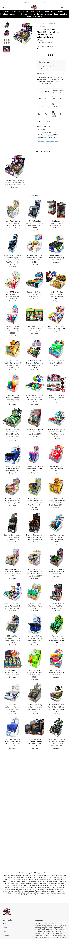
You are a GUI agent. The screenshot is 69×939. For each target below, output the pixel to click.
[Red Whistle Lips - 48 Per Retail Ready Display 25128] (56, 454)
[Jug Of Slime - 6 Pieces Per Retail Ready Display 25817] (34, 592)
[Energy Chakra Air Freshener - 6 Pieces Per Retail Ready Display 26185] (13, 693)
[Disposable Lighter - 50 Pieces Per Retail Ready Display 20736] (56, 244)
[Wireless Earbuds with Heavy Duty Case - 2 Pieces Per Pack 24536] (56, 209)
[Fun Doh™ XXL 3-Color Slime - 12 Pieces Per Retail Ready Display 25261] (13, 383)
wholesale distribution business (45, 935)
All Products (6, 935)
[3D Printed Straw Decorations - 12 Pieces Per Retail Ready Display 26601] (13, 624)
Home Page (6, 924)
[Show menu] (3, 7)
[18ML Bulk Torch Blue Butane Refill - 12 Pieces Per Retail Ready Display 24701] (13, 727)
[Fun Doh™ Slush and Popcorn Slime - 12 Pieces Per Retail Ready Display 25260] (13, 280)
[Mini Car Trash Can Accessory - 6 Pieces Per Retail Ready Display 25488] (34, 209)
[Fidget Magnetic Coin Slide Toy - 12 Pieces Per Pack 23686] (56, 383)
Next (31, 34)
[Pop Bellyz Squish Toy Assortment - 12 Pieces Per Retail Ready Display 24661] (34, 244)
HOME (39, 23)
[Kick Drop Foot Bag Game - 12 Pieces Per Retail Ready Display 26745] (56, 280)
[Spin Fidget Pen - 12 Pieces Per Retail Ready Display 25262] (56, 659)
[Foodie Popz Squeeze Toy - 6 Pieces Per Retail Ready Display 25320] (13, 487)
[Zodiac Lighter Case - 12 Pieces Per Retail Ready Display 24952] (56, 592)
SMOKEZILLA (41, 27)
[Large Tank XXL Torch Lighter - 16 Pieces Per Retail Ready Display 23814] (34, 624)
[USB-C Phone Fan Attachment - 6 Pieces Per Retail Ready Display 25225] (34, 659)
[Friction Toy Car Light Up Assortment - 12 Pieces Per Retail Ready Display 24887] (34, 383)
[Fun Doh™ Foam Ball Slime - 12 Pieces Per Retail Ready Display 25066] (13, 315)
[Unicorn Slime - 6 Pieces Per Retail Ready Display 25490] (34, 454)
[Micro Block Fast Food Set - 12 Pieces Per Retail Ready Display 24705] (13, 659)
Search (5, 928)
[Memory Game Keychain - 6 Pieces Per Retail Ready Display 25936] (34, 418)
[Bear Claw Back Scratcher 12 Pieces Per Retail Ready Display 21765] (13, 523)
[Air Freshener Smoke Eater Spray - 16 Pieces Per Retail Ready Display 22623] (56, 624)
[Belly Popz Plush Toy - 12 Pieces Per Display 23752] (56, 315)
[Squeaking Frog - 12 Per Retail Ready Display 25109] (56, 349)
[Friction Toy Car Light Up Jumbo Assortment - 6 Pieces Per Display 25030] (13, 592)
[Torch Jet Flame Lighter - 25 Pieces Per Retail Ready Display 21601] (13, 454)
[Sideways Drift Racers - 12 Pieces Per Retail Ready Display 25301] (34, 280)
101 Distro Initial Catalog (50, 23)
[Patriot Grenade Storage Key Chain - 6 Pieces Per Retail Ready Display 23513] (34, 693)
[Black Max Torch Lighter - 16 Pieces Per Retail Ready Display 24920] (34, 523)
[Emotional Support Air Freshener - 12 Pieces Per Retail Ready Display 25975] (34, 349)
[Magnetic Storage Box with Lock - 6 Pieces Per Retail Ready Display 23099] (34, 727)
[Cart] (65, 7)
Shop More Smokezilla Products (47, 142)
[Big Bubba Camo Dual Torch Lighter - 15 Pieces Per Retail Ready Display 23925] (56, 693)
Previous (14, 34)
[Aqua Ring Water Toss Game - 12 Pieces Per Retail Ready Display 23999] (56, 523)
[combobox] (32, 2)
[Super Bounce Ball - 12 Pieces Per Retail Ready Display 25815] (56, 558)
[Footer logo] (7, 912)
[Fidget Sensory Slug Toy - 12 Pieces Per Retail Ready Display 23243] (34, 315)
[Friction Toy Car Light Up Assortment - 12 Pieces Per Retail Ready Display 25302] (56, 418)
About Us (6, 932)
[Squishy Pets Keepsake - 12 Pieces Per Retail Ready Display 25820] (13, 209)
